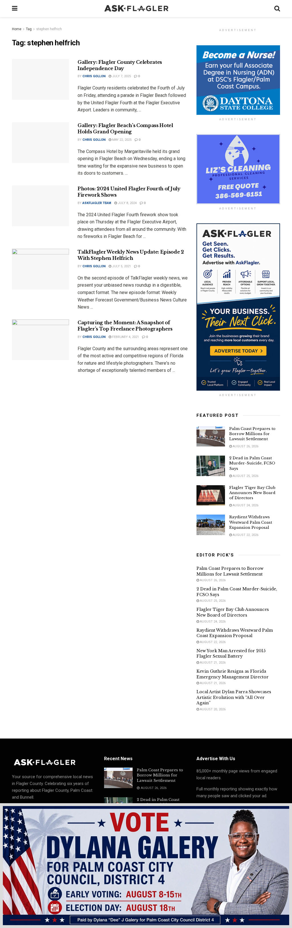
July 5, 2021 (121, 266)
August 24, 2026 (245, 505)
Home (16, 29)
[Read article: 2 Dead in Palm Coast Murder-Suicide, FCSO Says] (210, 466)
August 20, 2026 (212, 709)
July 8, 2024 (127, 203)
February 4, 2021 (125, 337)
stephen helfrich (49, 29)
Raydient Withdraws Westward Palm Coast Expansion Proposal (250, 522)
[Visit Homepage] (146, 8)
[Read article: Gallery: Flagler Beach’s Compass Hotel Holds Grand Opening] (40, 142)
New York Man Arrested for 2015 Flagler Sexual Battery (230, 653)
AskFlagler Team (96, 203)
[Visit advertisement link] (238, 80)
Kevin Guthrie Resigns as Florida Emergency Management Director (232, 674)
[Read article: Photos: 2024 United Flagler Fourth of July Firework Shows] (40, 205)
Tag (29, 29)
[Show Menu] (14, 8)
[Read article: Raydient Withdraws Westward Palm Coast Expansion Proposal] (210, 525)
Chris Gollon (94, 76)
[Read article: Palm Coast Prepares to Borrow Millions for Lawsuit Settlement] (210, 436)
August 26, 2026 (245, 446)
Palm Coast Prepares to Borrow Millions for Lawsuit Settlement (252, 433)
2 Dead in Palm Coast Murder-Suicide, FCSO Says (252, 463)
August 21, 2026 (212, 662)
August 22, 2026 (245, 535)
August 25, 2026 (245, 476)
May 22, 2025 (121, 140)
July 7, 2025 (121, 76)
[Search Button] (277, 8)
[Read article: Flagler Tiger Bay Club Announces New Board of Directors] (210, 495)
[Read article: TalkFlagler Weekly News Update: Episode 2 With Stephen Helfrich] (40, 269)
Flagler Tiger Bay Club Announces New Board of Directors (252, 492)
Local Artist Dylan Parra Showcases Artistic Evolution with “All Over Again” (233, 697)
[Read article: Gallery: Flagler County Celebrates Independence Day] (40, 79)
